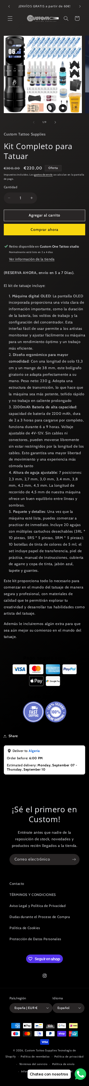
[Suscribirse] (74, 859)
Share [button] (13, 736)
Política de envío (63, 1064)
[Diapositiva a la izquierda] (33, 122)
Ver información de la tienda (32, 259)
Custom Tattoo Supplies (41, 1050)
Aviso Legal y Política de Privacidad (37, 906)
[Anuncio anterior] (9, 6)
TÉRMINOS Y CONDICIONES (32, 895)
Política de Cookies (24, 928)
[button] (10, 18)
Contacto (16, 884)
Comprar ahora (44, 229)
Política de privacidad (69, 1056)
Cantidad (10, 187)
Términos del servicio (33, 1064)
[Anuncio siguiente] (80, 6)
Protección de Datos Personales (35, 939)
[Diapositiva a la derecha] (55, 122)
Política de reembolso (35, 1056)
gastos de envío (43, 174)
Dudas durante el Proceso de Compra (39, 917)
